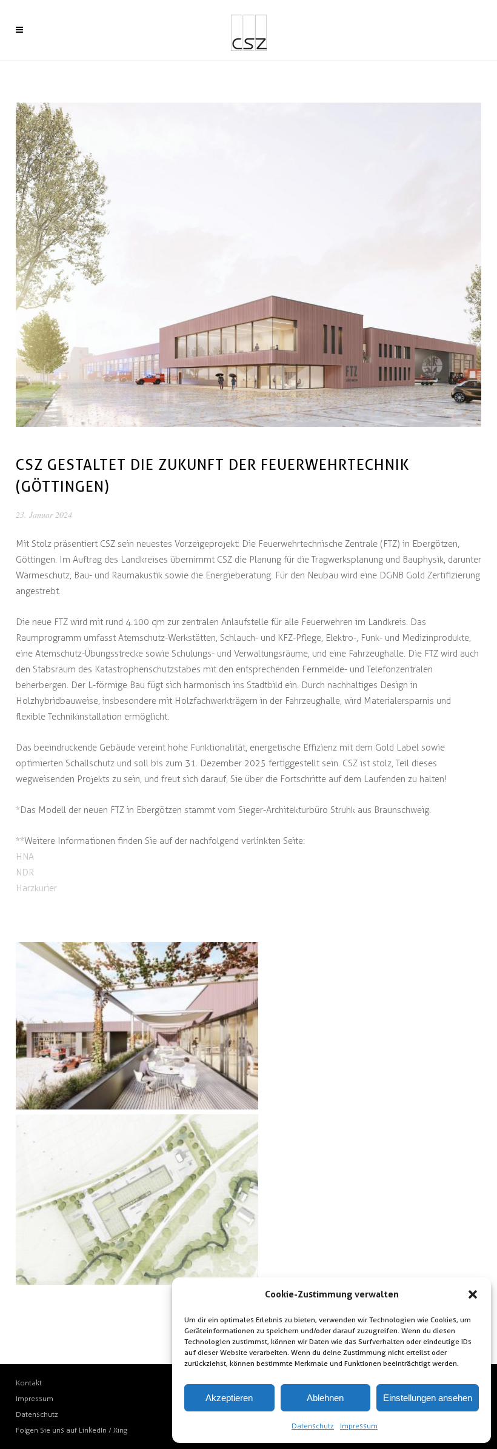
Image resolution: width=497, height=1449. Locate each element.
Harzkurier (36, 888)
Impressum (359, 1426)
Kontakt (29, 1383)
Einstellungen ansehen (427, 1398)
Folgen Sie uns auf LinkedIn (62, 1430)
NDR (25, 872)
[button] (473, 1294)
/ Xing (117, 1430)
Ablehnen (325, 1398)
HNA (25, 856)
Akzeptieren (229, 1398)
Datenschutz (313, 1426)
